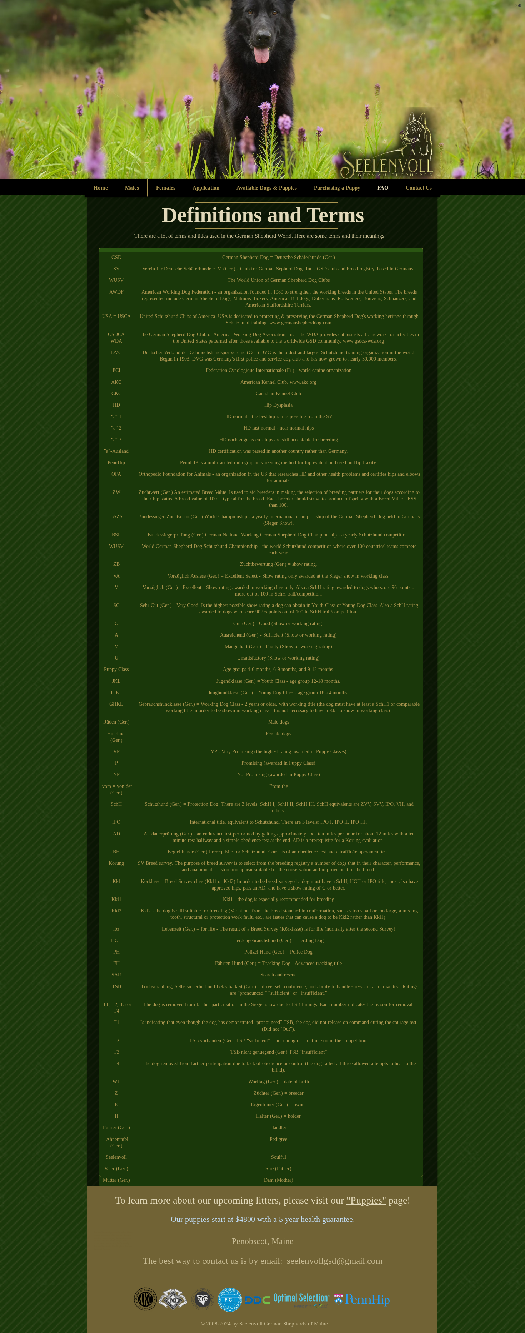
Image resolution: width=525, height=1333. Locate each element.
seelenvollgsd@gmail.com (334, 1260)
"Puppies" (366, 1200)
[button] (262, 89)
